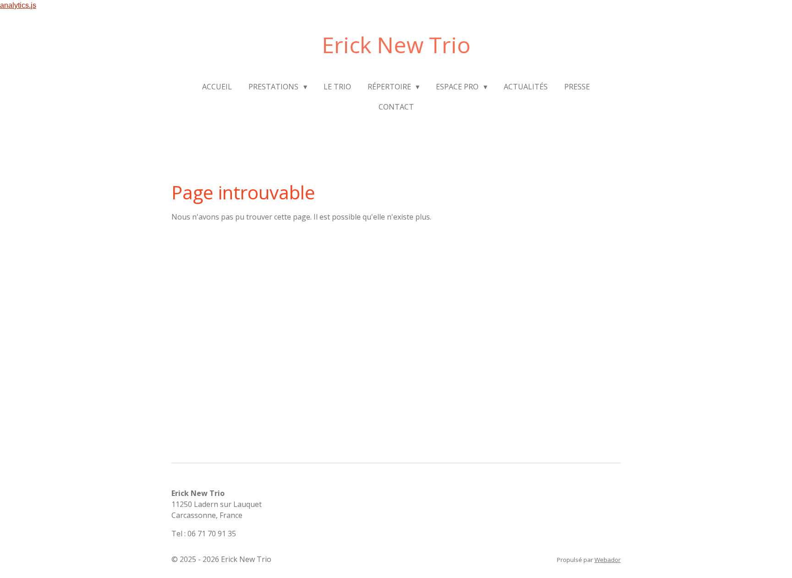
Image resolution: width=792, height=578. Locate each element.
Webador (607, 560)
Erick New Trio (396, 45)
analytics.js (18, 5)
